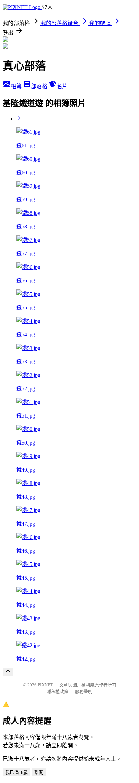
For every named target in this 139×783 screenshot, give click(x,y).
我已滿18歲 (16, 772)
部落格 (40, 86)
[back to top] (8, 672)
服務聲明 (83, 691)
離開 (38, 772)
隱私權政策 (57, 691)
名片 (62, 86)
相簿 (17, 86)
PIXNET (45, 684)
